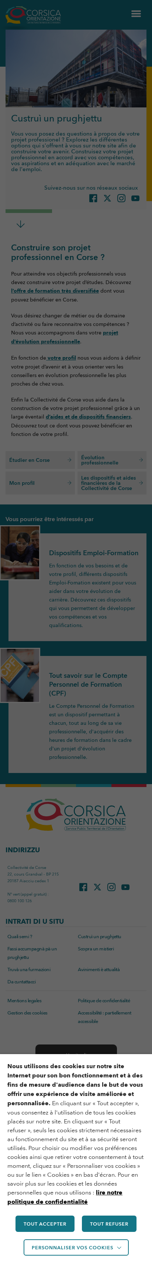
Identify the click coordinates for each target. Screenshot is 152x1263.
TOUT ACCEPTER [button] (45, 1224)
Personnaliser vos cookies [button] (72, 1247)
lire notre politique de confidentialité (64, 1197)
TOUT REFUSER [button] (109, 1224)
